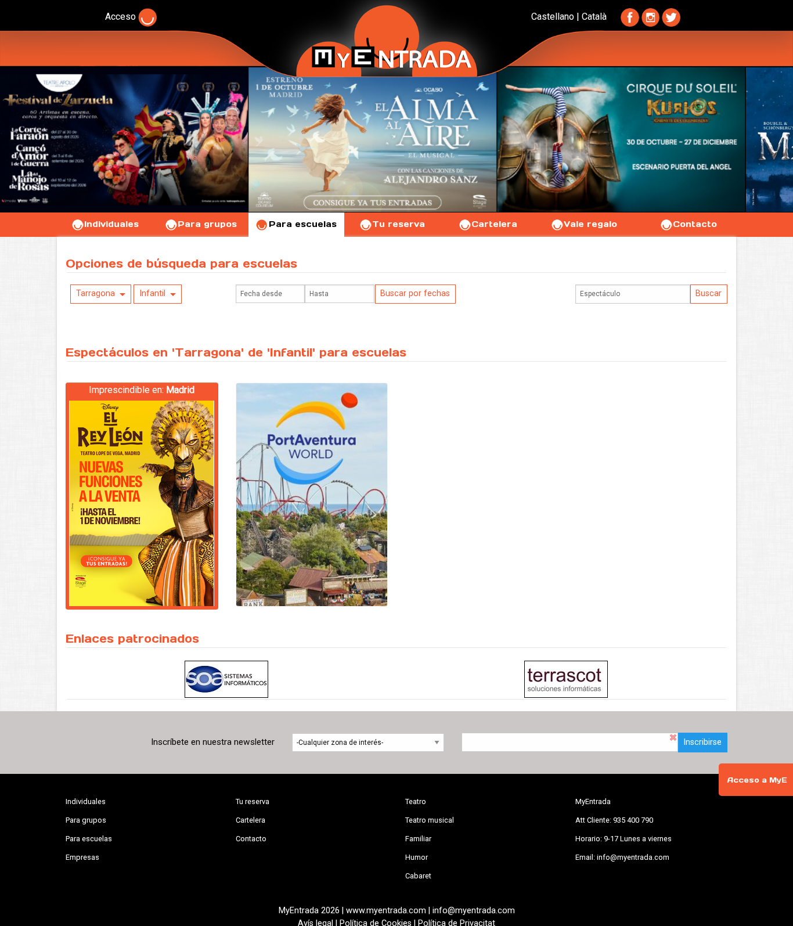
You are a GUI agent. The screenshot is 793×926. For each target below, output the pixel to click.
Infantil (152, 293)
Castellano (552, 16)
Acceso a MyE (757, 780)
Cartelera (494, 224)
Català (594, 16)
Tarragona (95, 293)
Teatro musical (429, 820)
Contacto (695, 224)
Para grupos (207, 224)
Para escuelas (303, 224)
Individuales (111, 224)
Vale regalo (590, 224)
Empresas (82, 857)
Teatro (415, 801)
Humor (416, 857)
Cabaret (418, 875)
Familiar (418, 838)
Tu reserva (398, 224)
